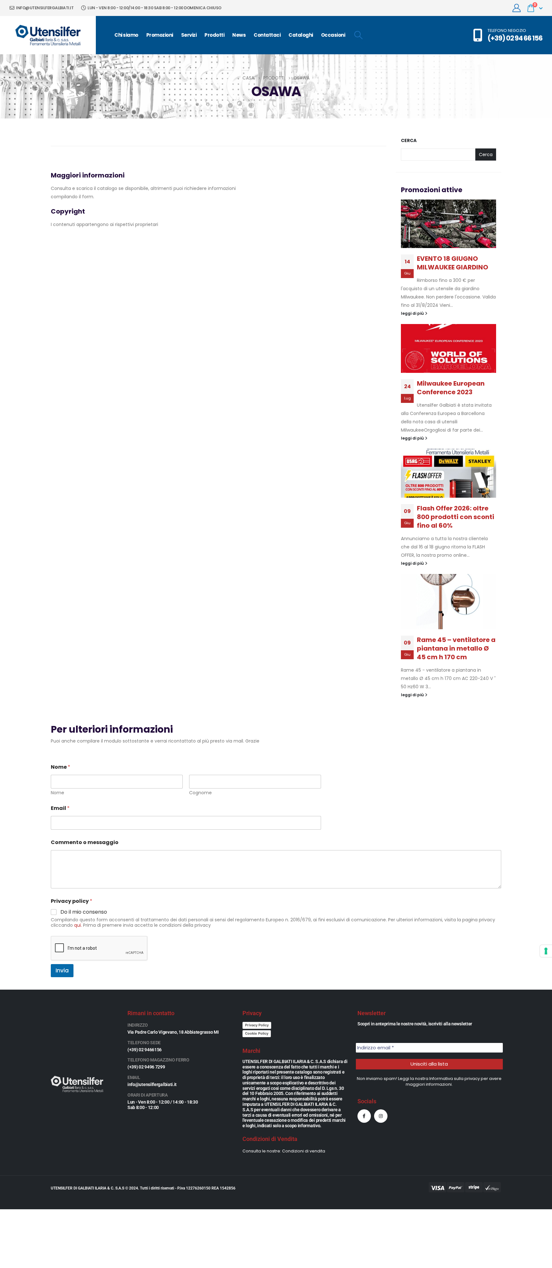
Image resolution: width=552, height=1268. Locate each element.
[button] (358, 35)
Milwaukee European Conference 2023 (451, 387)
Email (60, 808)
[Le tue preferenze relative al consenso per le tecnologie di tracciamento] (546, 951)
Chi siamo (126, 35)
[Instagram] (380, 1116)
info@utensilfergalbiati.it (44, 8)
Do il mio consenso (83, 912)
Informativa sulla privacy (454, 1079)
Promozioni (159, 35)
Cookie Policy (256, 1033)
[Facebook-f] (364, 1116)
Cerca (409, 141)
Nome (57, 793)
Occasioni (333, 35)
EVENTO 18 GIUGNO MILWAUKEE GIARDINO (452, 263)
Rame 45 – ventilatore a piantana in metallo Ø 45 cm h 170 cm (456, 648)
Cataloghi (300, 35)
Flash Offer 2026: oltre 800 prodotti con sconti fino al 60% (455, 517)
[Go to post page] (448, 224)
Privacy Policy (257, 1025)
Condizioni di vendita (303, 1151)
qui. (78, 925)
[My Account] (516, 8)
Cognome (200, 793)
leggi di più (413, 313)
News (239, 35)
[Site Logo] (47, 35)
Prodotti (214, 35)
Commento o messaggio (85, 842)
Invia (62, 970)
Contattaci (267, 35)
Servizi (189, 35)
